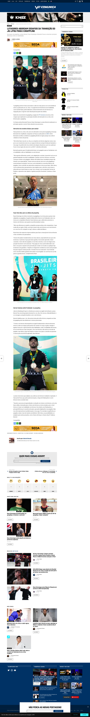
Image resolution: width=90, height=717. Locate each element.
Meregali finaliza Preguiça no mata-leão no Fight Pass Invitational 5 (75, 72)
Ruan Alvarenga (39, 433)
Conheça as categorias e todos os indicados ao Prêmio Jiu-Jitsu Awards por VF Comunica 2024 (71, 49)
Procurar (81, 26)
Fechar (88, 707)
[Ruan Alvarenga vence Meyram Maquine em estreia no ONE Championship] (19, 593)
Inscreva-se (77, 145)
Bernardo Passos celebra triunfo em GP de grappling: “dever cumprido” (44, 514)
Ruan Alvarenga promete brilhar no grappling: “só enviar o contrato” (16, 514)
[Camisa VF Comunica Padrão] (63, 107)
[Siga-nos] (75, 1)
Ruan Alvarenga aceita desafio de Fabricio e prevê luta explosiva (19, 538)
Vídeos (33, 1)
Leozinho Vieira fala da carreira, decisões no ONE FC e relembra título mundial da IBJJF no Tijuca (45, 625)
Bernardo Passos (12, 433)
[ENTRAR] (80, 1)
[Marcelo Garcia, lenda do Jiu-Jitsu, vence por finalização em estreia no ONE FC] (64, 80)
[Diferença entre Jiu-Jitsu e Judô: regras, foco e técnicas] (19, 615)
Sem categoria (10, 621)
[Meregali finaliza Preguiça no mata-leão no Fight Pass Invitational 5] (64, 73)
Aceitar (84, 714)
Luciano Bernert (29, 433)
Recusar (76, 714)
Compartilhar (15, 57)
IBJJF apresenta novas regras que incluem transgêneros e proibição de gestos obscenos (75, 66)
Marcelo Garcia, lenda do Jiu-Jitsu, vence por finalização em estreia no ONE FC (75, 79)
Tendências (27, 1)
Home (9, 1)
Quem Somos (44, 1)
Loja (13, 1)
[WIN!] (65, 35)
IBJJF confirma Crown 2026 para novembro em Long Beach (48, 701)
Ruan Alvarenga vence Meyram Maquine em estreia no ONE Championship (45, 587)
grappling (21, 433)
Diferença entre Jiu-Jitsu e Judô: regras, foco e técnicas (18, 624)
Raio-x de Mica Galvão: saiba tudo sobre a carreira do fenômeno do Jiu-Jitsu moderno (18, 652)
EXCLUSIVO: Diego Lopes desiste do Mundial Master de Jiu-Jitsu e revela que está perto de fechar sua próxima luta (45, 570)
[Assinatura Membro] (63, 94)
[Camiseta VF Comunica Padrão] (63, 100)
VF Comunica (42, 115)
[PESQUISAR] (77, 1)
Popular (21, 1)
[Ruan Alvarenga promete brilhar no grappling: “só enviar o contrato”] (19, 505)
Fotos (37, 1)
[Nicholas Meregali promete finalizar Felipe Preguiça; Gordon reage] (1, 358)
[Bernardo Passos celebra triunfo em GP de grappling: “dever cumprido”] (45, 505)
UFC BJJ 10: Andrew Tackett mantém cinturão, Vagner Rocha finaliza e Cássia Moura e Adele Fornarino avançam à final (44, 555)
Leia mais (10, 519)
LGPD (33, 714)
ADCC (48, 133)
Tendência (8, 637)
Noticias (18, 511)
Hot (16, 1)
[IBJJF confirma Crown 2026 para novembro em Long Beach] (36, 702)
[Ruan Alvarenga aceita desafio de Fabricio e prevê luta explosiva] (19, 530)
